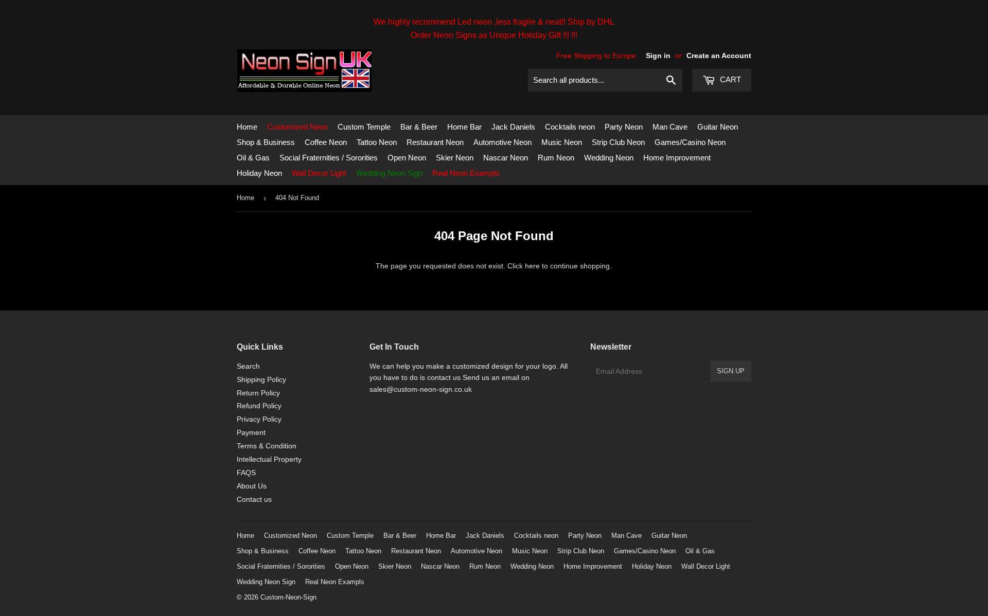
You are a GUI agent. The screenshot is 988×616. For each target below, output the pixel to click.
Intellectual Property (269, 459)
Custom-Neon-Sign (288, 597)
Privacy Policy (259, 419)
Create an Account (718, 55)
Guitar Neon (717, 126)
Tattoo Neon (377, 142)
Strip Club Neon (618, 142)
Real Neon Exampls (466, 173)
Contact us (254, 499)
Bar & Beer (418, 126)
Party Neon (624, 126)
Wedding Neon (608, 157)
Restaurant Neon (435, 142)
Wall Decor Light (319, 173)
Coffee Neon (326, 142)
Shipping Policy (261, 379)
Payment (251, 432)
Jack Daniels (513, 126)
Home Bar (464, 126)
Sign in (658, 55)
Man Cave (669, 126)
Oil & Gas (253, 157)
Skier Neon (454, 157)
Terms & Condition (266, 446)
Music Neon (561, 142)
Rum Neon (556, 157)
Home (247, 126)
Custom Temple (364, 126)
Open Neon (406, 157)
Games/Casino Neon (690, 142)
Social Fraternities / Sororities (328, 157)
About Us (252, 486)
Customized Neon (297, 126)
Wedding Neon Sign (389, 173)
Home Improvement (677, 157)
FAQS (246, 472)
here (532, 266)
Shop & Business (266, 142)
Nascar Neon (505, 157)
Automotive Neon (502, 142)
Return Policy (258, 393)
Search (248, 366)
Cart (729, 79)
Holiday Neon (259, 173)
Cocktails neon (570, 126)
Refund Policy (259, 406)
